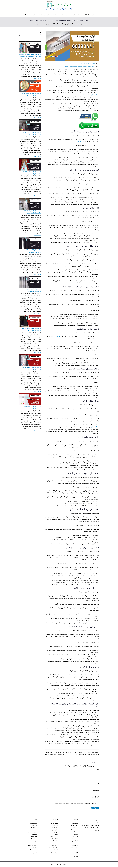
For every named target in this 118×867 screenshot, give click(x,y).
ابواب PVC (75, 856)
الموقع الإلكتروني (95, 796)
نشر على (85, 63)
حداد (36, 829)
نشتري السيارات (54, 836)
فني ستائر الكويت (79, 141)
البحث (39, 32)
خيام (36, 852)
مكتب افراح (55, 827)
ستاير (71, 66)
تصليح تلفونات (33, 827)
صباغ (36, 843)
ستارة (73, 66)
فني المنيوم (34, 834)
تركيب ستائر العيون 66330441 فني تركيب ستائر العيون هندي (31, 368)
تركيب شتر (75, 852)
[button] (82, 15)
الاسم (97, 783)
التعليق (97, 769)
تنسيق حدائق (54, 852)
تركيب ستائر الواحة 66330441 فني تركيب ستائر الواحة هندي (31, 251)
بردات (91, 66)
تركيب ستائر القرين (35, 14)
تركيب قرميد (34, 847)
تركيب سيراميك (74, 847)
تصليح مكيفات (33, 838)
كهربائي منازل (74, 838)
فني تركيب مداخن (32, 832)
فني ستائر (57, 336)
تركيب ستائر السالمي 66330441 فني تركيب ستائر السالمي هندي (31, 94)
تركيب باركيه (75, 849)
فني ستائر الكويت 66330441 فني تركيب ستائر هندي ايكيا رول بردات (90, 826)
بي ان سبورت (74, 825)
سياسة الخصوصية (94, 822)
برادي (94, 66)
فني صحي (75, 834)
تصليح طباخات (54, 843)
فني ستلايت (75, 823)
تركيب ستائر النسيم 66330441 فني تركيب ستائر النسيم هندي (31, 407)
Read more (37, 78)
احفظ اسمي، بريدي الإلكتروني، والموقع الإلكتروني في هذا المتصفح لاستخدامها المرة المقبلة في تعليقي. (76, 803)
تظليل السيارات (54, 845)
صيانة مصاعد (75, 854)
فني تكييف (55, 832)
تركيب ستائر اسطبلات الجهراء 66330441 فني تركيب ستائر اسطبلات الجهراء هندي (30, 55)
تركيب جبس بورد (53, 847)
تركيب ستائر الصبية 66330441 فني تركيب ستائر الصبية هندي (31, 172)
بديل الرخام (55, 854)
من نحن (97, 830)
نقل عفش (75, 843)
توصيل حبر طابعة (33, 849)
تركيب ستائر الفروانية (48, 14)
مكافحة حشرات (74, 829)
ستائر (75, 63)
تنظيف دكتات (54, 838)
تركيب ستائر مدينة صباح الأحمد (84, 66)
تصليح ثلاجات (34, 825)
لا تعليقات (67, 66)
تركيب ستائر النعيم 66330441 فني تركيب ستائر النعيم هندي (32, 290)
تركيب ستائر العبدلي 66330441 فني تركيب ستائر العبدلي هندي (31, 133)
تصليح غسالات (33, 823)
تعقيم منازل (55, 834)
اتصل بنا (97, 820)
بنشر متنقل (75, 827)
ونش (36, 841)
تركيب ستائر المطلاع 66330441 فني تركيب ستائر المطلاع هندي (31, 212)
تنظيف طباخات (54, 841)
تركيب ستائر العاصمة (88, 14)
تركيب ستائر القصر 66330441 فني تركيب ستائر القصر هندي (31, 329)
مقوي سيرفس (74, 836)
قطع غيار (35, 854)
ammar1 (94, 63)
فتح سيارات (75, 845)
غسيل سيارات (33, 836)
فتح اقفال (75, 832)
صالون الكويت (54, 829)
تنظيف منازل (54, 823)
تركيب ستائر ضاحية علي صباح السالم (88, 94)
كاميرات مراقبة (74, 841)
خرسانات (55, 825)
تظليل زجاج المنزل (32, 845)
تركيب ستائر (95, 427)
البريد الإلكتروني (95, 790)
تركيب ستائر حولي (75, 14)
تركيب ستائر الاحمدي (62, 14)
